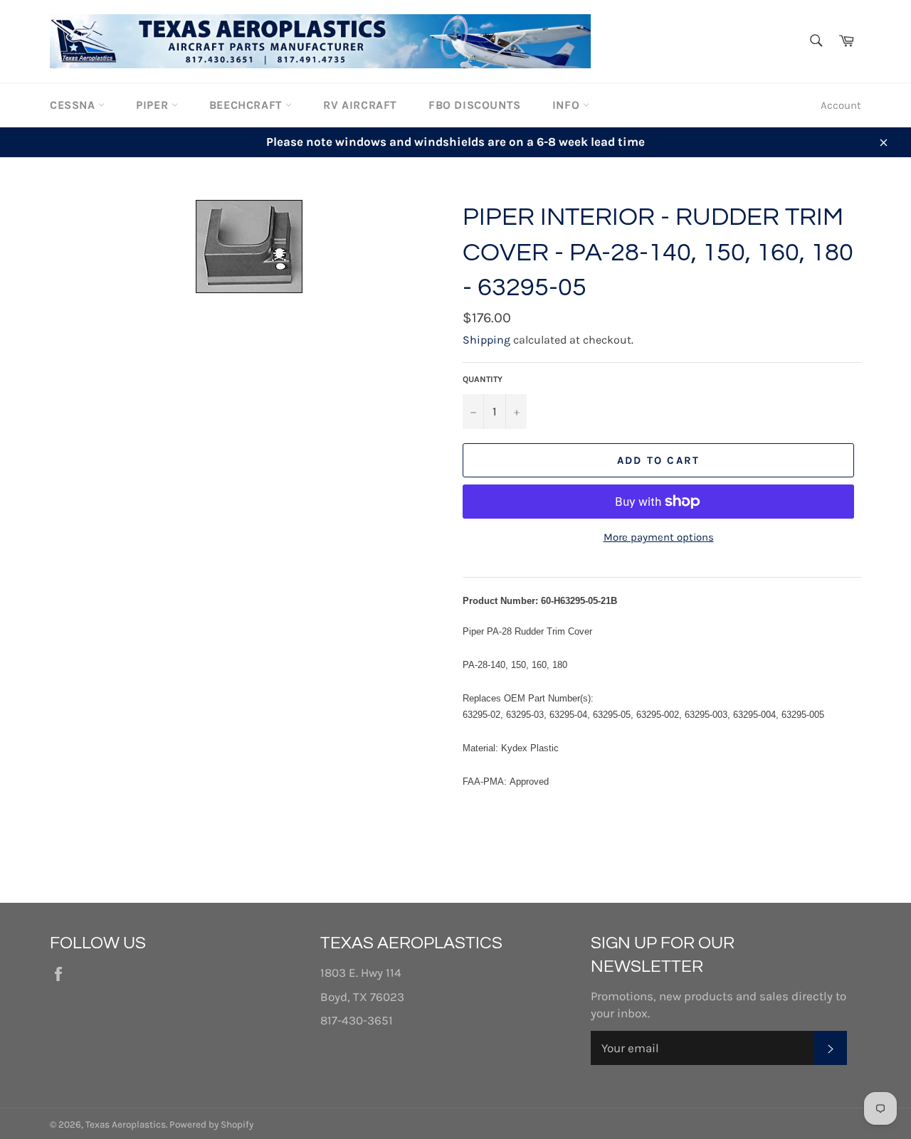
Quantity (482, 379)
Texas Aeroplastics (125, 1124)
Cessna (74, 105)
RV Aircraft (360, 105)
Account (841, 105)
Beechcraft (247, 105)
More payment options (659, 537)
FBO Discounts (474, 105)
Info (567, 105)
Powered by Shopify (211, 1124)
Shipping (486, 339)
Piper (154, 105)
